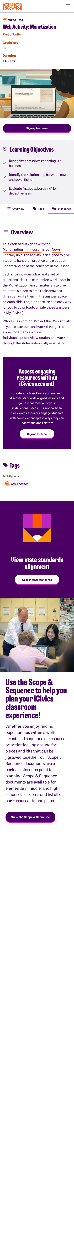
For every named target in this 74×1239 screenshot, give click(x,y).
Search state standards (37, 579)
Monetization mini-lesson (22, 249)
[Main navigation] (67, 6)
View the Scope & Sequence (30, 817)
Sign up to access (37, 128)
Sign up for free (37, 434)
